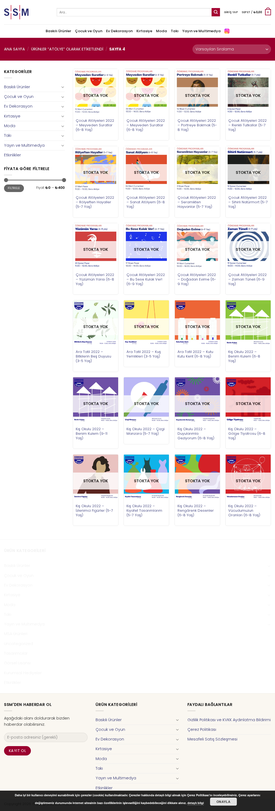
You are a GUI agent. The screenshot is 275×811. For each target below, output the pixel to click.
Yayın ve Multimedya (201, 31)
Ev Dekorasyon (119, 31)
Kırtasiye (144, 31)
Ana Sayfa (14, 49)
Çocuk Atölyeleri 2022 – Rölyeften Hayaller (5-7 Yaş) (95, 202)
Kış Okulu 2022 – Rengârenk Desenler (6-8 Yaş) (196, 510)
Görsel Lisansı (17, 663)
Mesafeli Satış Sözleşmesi (212, 739)
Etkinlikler (12, 155)
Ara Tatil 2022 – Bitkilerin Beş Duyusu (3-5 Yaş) (93, 356)
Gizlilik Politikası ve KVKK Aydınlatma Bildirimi (229, 719)
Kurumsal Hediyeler (23, 673)
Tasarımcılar (16, 653)
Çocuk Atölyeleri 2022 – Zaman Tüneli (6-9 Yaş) (247, 279)
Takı (175, 31)
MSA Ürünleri (15, 633)
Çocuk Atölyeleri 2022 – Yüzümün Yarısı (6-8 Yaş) (95, 279)
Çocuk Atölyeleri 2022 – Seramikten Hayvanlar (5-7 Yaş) (197, 202)
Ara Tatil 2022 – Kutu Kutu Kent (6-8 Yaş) (195, 354)
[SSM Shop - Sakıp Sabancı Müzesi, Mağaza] (26, 12)
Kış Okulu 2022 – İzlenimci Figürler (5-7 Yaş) (94, 510)
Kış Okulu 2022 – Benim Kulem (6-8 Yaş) (244, 356)
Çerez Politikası (201, 729)
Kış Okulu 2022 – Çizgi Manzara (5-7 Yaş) (145, 431)
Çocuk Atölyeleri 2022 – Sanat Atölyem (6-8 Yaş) (145, 202)
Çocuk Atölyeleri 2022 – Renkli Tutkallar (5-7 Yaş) (247, 125)
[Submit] (216, 12)
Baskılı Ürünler (58, 31)
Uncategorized (18, 643)
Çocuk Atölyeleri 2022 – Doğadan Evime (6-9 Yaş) (197, 279)
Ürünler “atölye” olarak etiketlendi (67, 49)
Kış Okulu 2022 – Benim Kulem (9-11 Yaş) (91, 433)
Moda (161, 31)
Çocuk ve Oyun (88, 31)
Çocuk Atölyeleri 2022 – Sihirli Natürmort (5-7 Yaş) (248, 202)
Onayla (223, 801)
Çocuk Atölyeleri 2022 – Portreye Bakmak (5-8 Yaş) (197, 125)
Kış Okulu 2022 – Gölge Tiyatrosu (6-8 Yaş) (246, 433)
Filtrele (14, 188)
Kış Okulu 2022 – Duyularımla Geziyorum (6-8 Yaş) (196, 433)
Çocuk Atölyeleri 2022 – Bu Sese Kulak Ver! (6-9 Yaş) (145, 279)
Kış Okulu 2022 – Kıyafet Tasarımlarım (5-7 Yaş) (144, 510)
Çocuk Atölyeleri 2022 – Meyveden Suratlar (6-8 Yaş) (95, 125)
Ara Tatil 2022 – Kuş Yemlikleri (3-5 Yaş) (143, 354)
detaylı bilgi (195, 803)
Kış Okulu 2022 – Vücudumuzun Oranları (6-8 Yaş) (244, 510)
